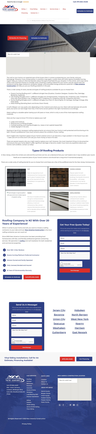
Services (42, 9)
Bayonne (59, 314)
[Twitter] (70, 405)
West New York (79, 319)
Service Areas (54, 9)
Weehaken (59, 328)
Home (28, 20)
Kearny (80, 323)
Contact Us (34, 13)
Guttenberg (59, 332)
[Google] (59, 405)
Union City (59, 319)
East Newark (79, 332)
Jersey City (59, 310)
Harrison (80, 328)
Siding (23, 9)
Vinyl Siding (33, 9)
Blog (64, 9)
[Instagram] (77, 405)
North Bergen (80, 314)
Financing (24, 13)
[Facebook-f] (63, 405)
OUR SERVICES (31, 375)
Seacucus (59, 323)
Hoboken (79, 310)
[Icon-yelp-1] (66, 405)
